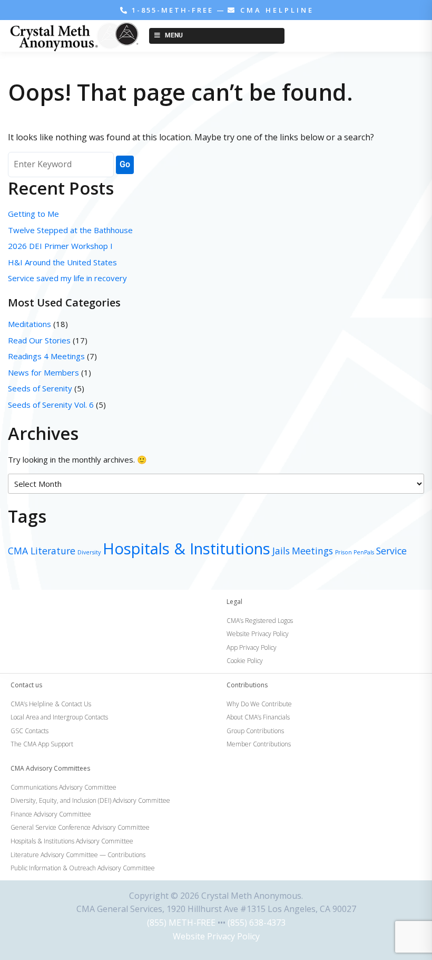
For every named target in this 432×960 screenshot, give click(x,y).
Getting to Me (33, 213)
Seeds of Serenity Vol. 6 (51, 404)
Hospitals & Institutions (186, 548)
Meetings (312, 550)
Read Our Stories (39, 340)
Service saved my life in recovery (67, 278)
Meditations (29, 324)
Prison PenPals (354, 552)
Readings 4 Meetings (46, 356)
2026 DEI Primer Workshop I (60, 246)
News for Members (43, 372)
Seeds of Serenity (40, 388)
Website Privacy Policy (216, 936)
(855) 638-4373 (257, 922)
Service (391, 550)
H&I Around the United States (62, 262)
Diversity (89, 552)
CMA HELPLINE (275, 10)
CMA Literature (41, 550)
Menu (174, 35)
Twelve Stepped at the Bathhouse (71, 230)
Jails (281, 550)
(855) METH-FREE (181, 922)
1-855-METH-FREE (173, 10)
